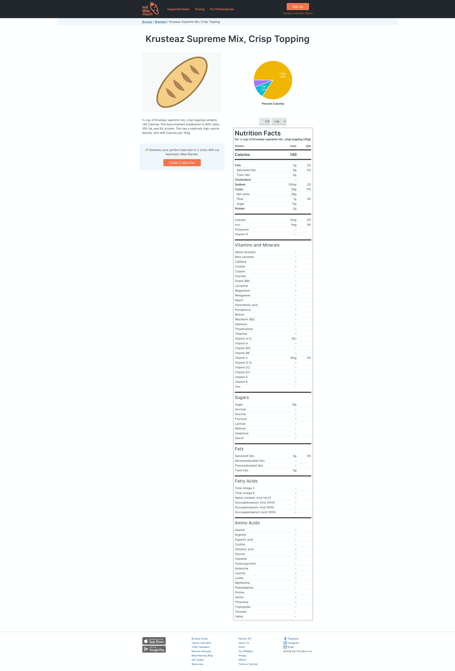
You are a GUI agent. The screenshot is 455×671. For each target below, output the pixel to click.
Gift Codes (198, 659)
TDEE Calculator (201, 647)
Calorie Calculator (201, 642)
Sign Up (298, 6)
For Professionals (222, 9)
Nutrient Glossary (201, 651)
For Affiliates (246, 651)
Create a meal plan (182, 162)
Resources (197, 664)
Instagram (293, 642)
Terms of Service (248, 664)
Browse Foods (200, 638)
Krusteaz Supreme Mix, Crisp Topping (228, 38)
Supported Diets (178, 9)
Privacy (243, 655)
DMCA (242, 659)
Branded (160, 21)
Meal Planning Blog (202, 655)
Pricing (200, 9)
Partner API (245, 638)
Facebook (293, 638)
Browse (147, 21)
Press (242, 647)
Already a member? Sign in (298, 13)
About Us (244, 642)
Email (291, 647)
